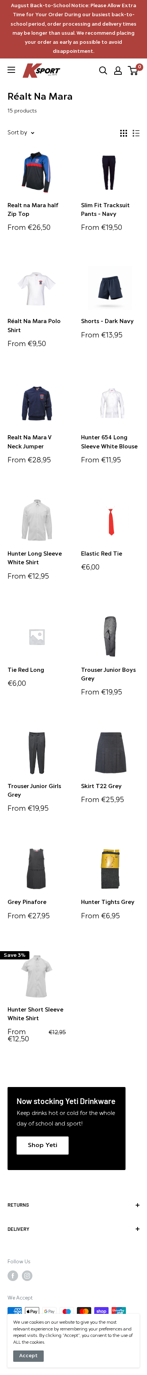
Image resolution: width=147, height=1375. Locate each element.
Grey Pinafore (27, 902)
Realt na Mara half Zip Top (33, 210)
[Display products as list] (136, 133)
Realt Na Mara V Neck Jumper (30, 442)
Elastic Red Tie (101, 554)
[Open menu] (11, 70)
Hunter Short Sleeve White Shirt (35, 1014)
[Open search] (103, 70)
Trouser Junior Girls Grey (34, 791)
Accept (28, 1355)
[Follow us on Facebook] (13, 1275)
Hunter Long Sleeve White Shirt (35, 558)
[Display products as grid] (123, 133)
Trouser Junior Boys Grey (108, 675)
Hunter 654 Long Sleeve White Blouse (109, 442)
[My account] (118, 70)
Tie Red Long (26, 670)
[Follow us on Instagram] (27, 1275)
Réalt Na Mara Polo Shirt (34, 326)
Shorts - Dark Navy (107, 322)
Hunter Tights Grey (108, 902)
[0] (133, 70)
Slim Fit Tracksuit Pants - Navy (105, 210)
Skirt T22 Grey (101, 787)
